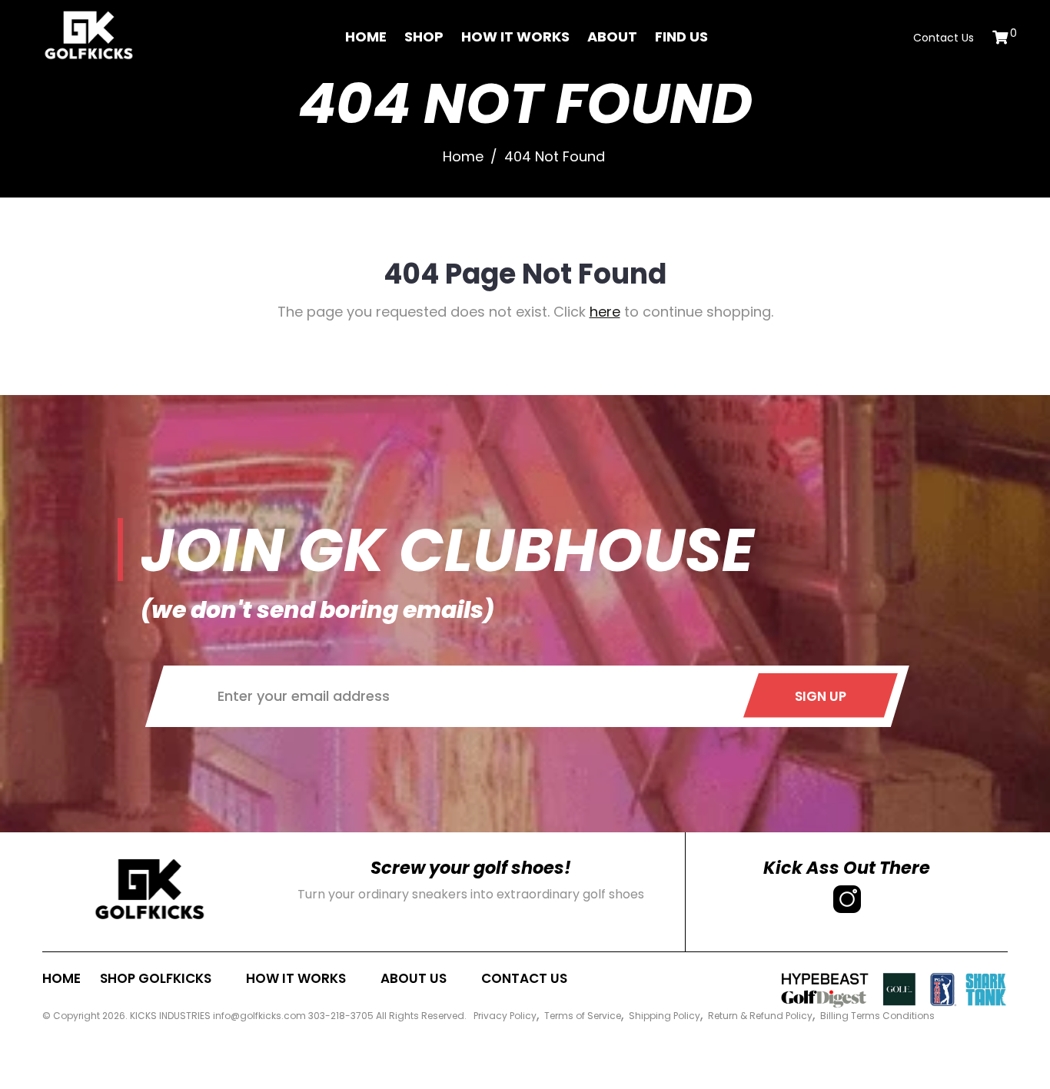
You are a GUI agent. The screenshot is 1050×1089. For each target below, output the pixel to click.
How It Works (515, 36)
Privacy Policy (505, 1015)
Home (366, 36)
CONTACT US (524, 978)
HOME (61, 978)
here (605, 311)
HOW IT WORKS (296, 978)
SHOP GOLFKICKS (155, 978)
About (612, 36)
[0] (1000, 37)
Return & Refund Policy (760, 1015)
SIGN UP (820, 696)
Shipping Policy (664, 1015)
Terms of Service (582, 1015)
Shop (424, 36)
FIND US (681, 36)
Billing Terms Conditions (877, 1015)
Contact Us (943, 37)
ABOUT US (413, 978)
